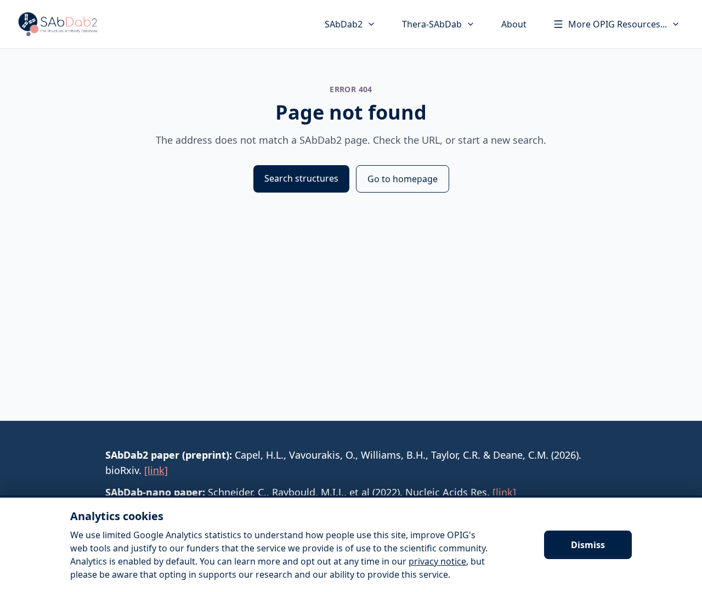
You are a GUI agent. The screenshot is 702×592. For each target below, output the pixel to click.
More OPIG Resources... (617, 24)
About (513, 24)
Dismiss (588, 545)
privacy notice (437, 561)
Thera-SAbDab (432, 24)
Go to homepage (402, 179)
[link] (156, 470)
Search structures (301, 178)
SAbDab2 (344, 24)
